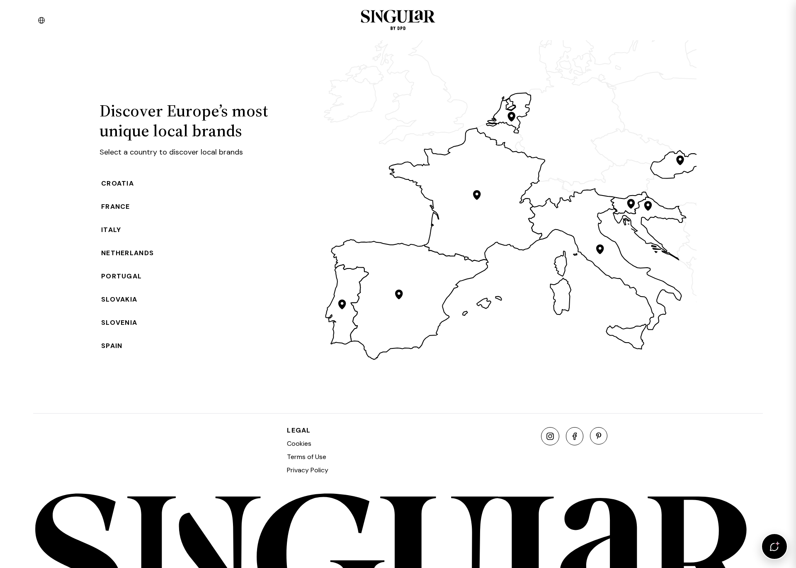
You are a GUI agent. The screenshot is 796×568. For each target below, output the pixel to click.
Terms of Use (306, 456)
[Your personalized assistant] (774, 546)
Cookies (299, 443)
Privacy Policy (307, 470)
